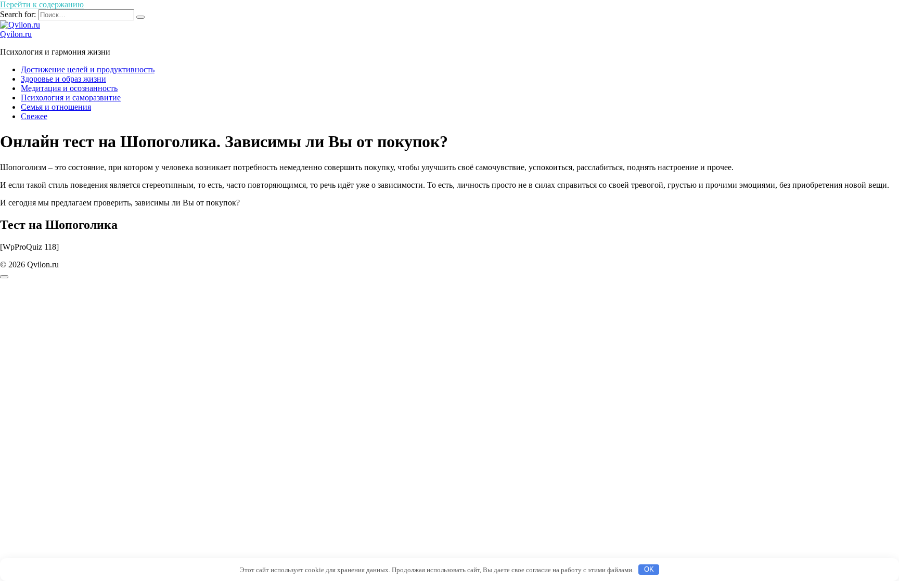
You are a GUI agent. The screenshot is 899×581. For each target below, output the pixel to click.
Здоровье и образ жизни (63, 78)
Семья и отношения (56, 106)
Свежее (34, 116)
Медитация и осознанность (69, 88)
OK (649, 569)
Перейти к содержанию (42, 4)
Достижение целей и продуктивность (88, 69)
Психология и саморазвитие (71, 97)
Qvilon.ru (16, 34)
